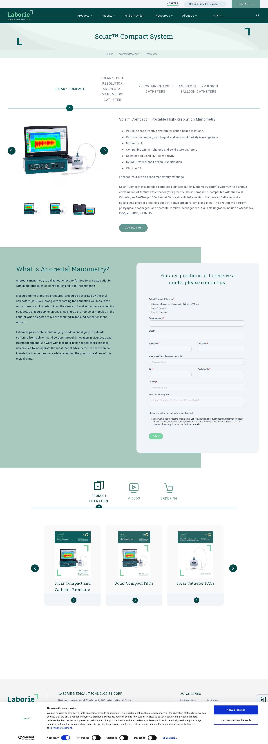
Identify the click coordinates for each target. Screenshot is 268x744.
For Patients (213, 700)
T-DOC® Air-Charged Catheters (155, 89)
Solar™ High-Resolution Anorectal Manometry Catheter (113, 89)
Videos (134, 498)
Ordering (169, 498)
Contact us (246, 3)
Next (104, 151)
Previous (12, 151)
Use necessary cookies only (236, 720)
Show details (170, 738)
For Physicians (188, 700)
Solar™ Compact (69, 89)
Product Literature (99, 498)
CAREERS (173, 3)
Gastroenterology (129, 54)
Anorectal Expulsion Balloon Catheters (198, 89)
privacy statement (61, 727)
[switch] (96, 737)
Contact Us (133, 227)
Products (152, 54)
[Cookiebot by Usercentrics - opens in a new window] (26, 738)
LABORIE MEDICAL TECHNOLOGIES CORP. (90, 694)
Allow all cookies (236, 710)
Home (110, 54)
